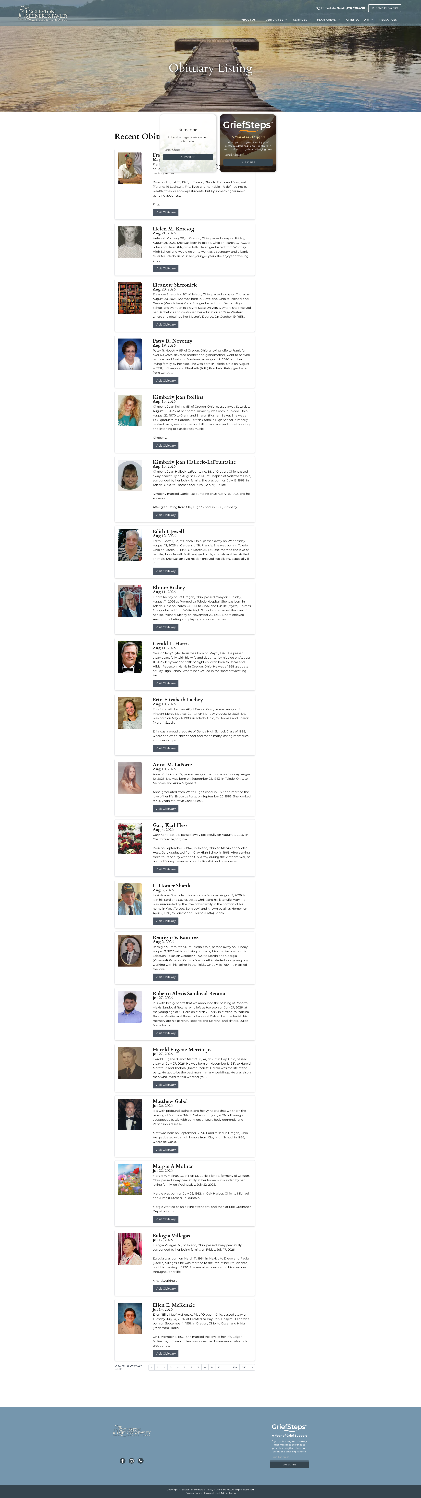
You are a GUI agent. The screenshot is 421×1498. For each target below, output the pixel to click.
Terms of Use (211, 1493)
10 (219, 1367)
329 (235, 1367)
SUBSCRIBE (188, 157)
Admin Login (228, 1493)
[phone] (141, 1461)
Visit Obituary (166, 212)
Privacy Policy (194, 1493)
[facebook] (122, 1461)
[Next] (252, 1367)
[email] (132, 1461)
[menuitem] (250, 20)
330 (244, 1367)
